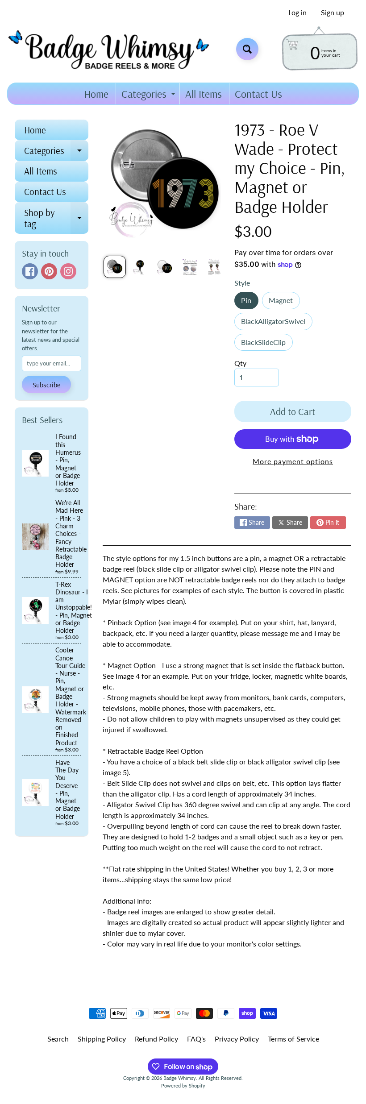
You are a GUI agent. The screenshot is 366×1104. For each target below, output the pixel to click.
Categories (149, 95)
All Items (203, 93)
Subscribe (46, 384)
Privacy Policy (237, 1038)
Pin (249, 302)
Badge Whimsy (179, 1078)
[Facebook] (30, 271)
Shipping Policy (102, 1038)
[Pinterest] (49, 271)
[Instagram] (68, 271)
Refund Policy (156, 1038)
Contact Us (258, 93)
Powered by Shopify (183, 1085)
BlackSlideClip (266, 344)
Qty (240, 363)
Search (58, 1038)
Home (96, 93)
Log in (297, 12)
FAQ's (196, 1038)
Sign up (332, 12)
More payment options (293, 461)
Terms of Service (293, 1038)
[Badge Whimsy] (115, 48)
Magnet (284, 302)
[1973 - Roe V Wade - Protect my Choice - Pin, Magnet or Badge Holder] (115, 267)
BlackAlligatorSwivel (276, 323)
